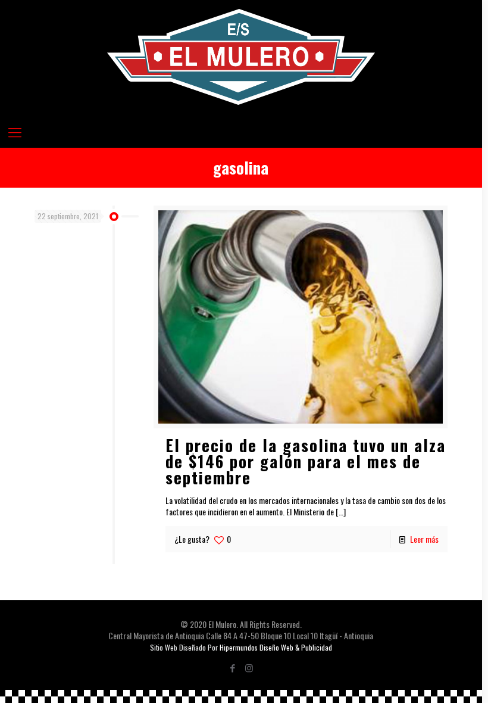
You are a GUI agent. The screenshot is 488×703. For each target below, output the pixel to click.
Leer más (424, 539)
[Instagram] (249, 667)
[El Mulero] (241, 57)
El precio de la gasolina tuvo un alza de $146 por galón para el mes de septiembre (305, 461)
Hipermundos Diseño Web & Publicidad (276, 647)
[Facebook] (233, 667)
